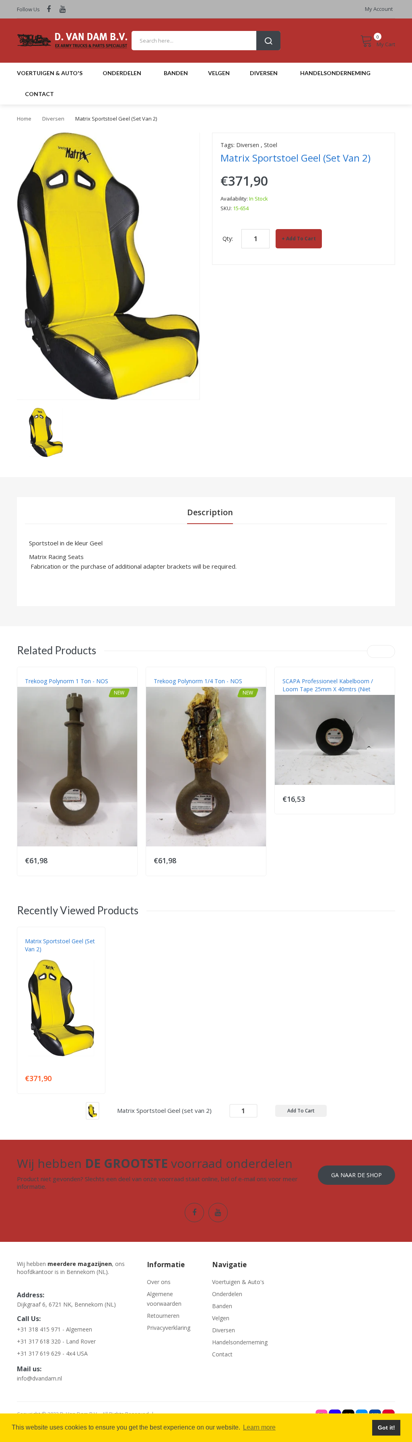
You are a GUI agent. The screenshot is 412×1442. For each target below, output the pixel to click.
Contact (222, 1354)
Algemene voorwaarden (164, 1298)
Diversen (53, 118)
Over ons (159, 1282)
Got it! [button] (386, 1427)
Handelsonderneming (238, 1342)
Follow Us (28, 9)
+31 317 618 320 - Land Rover (56, 1341)
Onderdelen (227, 1294)
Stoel (270, 145)
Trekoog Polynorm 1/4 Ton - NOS (198, 681)
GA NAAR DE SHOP (356, 1175)
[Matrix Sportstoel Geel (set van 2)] (46, 432)
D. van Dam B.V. (43, 957)
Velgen (220, 1318)
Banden (222, 1306)
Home (24, 118)
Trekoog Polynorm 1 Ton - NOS (66, 681)
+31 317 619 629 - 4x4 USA (52, 1353)
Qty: (227, 238)
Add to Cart (301, 238)
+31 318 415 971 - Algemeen (54, 1329)
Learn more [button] (259, 1427)
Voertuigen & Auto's (238, 1282)
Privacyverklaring (168, 1327)
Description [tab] (210, 512)
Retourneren (163, 1315)
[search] (206, 40)
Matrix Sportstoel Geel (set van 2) (60, 945)
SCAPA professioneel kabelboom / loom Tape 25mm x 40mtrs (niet (327, 685)
